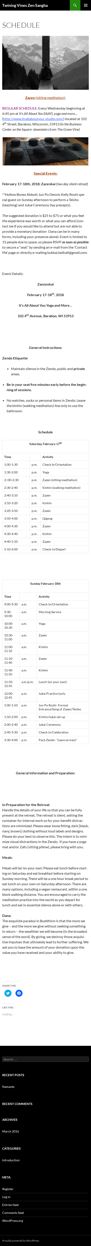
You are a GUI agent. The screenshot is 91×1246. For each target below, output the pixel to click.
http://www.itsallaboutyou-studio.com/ (33, 119)
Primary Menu (85, 5)
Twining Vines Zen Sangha (25, 5)
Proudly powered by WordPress (20, 1240)
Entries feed (10, 1205)
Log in (6, 1197)
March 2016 (10, 1131)
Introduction (11, 1160)
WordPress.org (12, 1220)
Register (7, 1189)
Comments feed (13, 1213)
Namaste (8, 1086)
